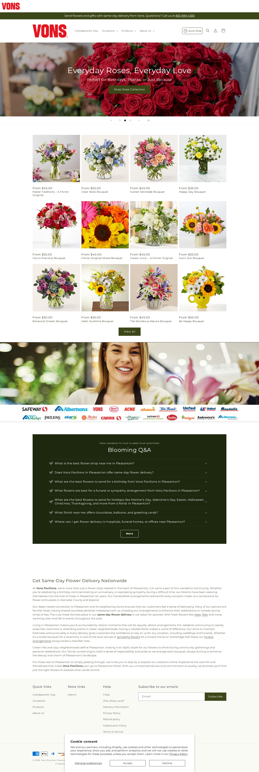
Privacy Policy (178, 754)
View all (129, 331)
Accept (127, 763)
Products (38, 706)
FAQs (106, 694)
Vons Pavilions (49, 760)
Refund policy (111, 719)
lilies (205, 614)
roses (197, 614)
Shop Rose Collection (129, 89)
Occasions (39, 700)
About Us (38, 713)
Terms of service (113, 731)
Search (72, 694)
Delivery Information (116, 706)
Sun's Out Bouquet (191, 258)
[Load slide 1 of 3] (119, 120)
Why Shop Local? (114, 700)
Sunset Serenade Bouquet (147, 191)
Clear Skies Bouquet (94, 191)
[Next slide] (139, 120)
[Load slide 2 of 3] (125, 120)
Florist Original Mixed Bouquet (102, 258)
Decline (167, 763)
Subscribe (215, 696)
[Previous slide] (111, 120)
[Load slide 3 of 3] (130, 120)
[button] (109, 30)
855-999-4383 (185, 15)
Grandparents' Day (44, 694)
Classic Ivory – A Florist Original (151, 258)
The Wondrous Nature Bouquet (151, 321)
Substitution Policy (115, 725)
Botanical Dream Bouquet (50, 321)
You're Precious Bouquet (49, 258)
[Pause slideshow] (148, 120)
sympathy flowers (128, 637)
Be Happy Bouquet (191, 321)
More (129, 533)
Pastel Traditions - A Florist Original (51, 193)
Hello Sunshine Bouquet (97, 321)
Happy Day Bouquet (192, 191)
